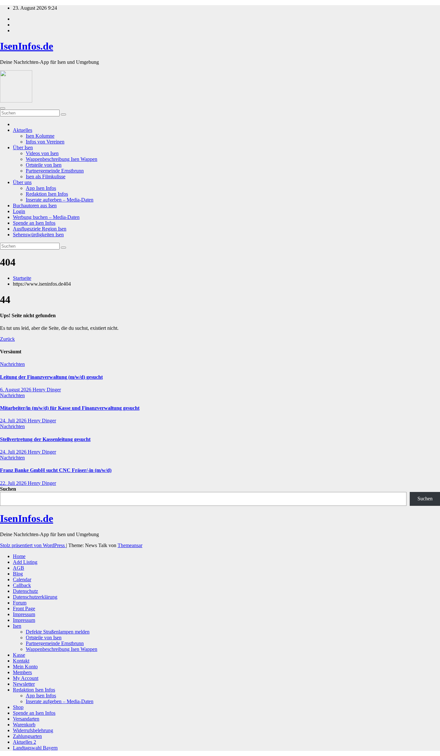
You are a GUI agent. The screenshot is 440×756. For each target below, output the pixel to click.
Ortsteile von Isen (44, 165)
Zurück (7, 339)
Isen (17, 626)
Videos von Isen (42, 153)
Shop (18, 707)
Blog (18, 573)
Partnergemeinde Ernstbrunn (55, 170)
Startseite (22, 278)
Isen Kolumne (40, 136)
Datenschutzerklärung (35, 597)
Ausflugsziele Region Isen (39, 228)
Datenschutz (25, 591)
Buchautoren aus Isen (35, 205)
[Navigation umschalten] (2, 108)
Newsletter (24, 684)
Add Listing (25, 562)
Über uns (22, 182)
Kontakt (21, 660)
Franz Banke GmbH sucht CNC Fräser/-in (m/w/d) (55, 470)
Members (22, 672)
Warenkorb (24, 724)
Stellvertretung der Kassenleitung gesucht (45, 439)
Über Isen (23, 147)
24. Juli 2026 (14, 420)
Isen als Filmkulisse (45, 176)
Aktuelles (22, 130)
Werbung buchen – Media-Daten (46, 217)
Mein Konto (25, 666)
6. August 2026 (16, 389)
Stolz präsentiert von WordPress (33, 545)
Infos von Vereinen (45, 141)
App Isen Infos (41, 188)
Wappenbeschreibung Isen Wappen (61, 159)
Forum (19, 602)
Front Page (24, 608)
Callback (22, 585)
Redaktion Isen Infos (47, 194)
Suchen (8, 489)
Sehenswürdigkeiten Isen (38, 234)
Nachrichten (12, 364)
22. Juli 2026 (14, 483)
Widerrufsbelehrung (33, 730)
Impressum (24, 614)
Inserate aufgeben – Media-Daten (59, 199)
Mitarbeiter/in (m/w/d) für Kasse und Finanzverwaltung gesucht (69, 408)
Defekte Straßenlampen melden (58, 631)
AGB (18, 568)
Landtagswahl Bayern (35, 748)
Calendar (22, 579)
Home (19, 556)
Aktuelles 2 (24, 742)
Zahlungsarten (27, 736)
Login (19, 211)
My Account (25, 678)
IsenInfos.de (26, 46)
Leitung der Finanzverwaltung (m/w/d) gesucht (51, 377)
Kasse (19, 655)
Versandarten (26, 719)
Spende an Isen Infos (34, 223)
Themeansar (130, 545)
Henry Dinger (47, 389)
